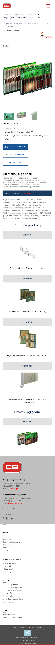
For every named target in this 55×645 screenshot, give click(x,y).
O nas (5, 536)
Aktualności (7, 539)
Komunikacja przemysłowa (13, 599)
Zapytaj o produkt (17, 147)
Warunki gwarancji (9, 614)
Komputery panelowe (11, 584)
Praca (5, 548)
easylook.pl (7, 572)
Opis (7, 193)
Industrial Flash (8, 593)
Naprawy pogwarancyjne (12, 617)
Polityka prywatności (27, 640)
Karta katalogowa (17, 155)
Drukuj (6, 46)
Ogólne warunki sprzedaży (27, 643)
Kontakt (27, 193)
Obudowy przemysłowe (26, 15)
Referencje (7, 545)
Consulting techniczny (11, 542)
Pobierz (16, 193)
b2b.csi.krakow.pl (9, 563)
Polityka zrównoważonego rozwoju (27, 637)
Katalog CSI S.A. (9, 602)
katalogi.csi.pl (8, 569)
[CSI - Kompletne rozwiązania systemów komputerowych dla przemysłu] (12, 467)
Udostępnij (17, 163)
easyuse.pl (7, 566)
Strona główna (9, 15)
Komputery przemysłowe (12, 587)
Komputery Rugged (10, 596)
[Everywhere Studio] (27, 633)
